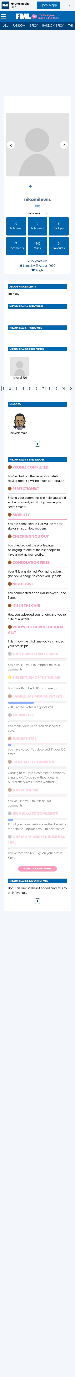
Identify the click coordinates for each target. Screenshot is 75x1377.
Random (18, 25)
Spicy (34, 25)
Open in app (48, 5)
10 (63, 388)
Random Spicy (53, 25)
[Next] (70, 389)
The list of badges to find (37, 869)
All (5, 25)
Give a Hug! (34, 214)
